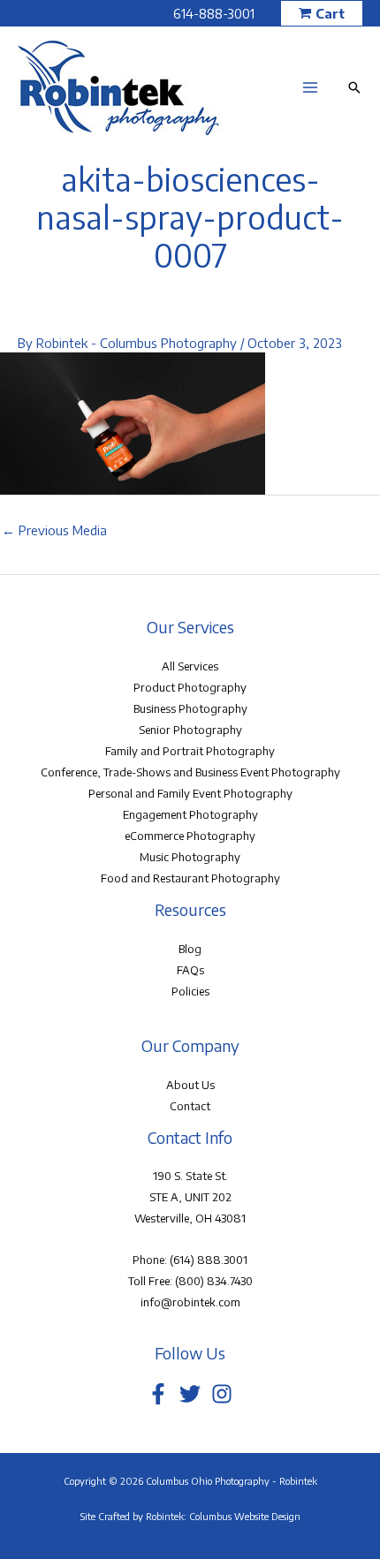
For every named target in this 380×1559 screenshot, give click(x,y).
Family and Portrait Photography (190, 751)
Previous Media (54, 530)
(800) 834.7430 (214, 1281)
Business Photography (190, 708)
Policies (190, 991)
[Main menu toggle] (310, 87)
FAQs (190, 970)
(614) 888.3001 (208, 1259)
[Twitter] (190, 1393)
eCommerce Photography (190, 836)
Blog (190, 949)
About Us (190, 1085)
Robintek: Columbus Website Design (223, 1516)
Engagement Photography (190, 814)
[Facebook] (158, 1393)
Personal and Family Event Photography (190, 793)
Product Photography (190, 687)
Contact (190, 1106)
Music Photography (190, 857)
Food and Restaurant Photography (190, 878)
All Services (190, 666)
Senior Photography (190, 730)
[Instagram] (221, 1393)
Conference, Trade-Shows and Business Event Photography (190, 772)
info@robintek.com (190, 1302)
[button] (321, 13)
